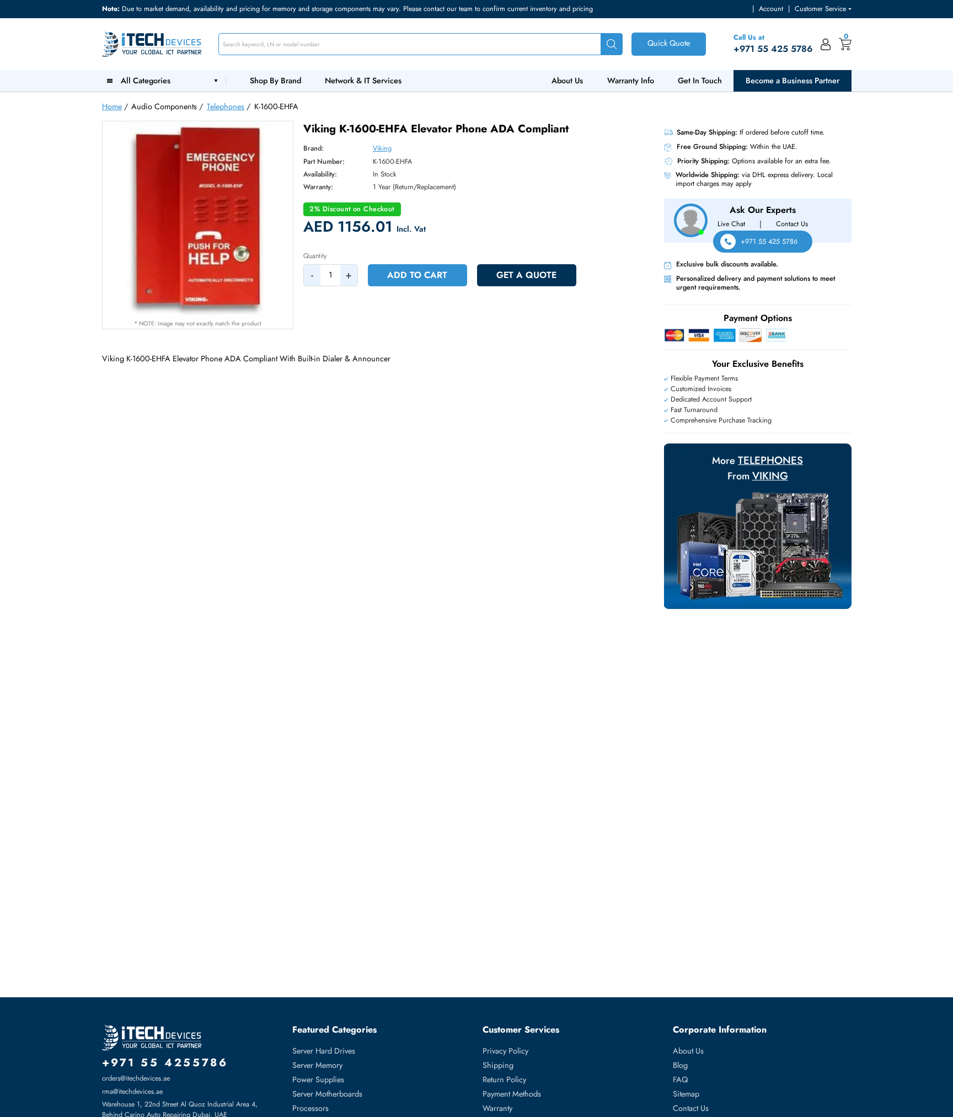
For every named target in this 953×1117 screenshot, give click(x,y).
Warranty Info (630, 80)
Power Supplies (318, 1079)
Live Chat (731, 224)
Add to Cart (417, 275)
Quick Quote (668, 43)
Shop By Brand (275, 80)
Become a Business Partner (792, 80)
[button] (823, 9)
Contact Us (792, 224)
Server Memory (317, 1065)
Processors (310, 1108)
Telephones (225, 106)
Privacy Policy (505, 1050)
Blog (680, 1065)
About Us (567, 80)
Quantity (314, 256)
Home (112, 106)
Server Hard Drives (323, 1050)
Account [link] (771, 9)
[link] (826, 44)
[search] (612, 44)
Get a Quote (526, 275)
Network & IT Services (363, 80)
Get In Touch (700, 80)
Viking (382, 148)
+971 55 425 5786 (769, 242)
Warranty (497, 1108)
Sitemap (686, 1093)
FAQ (680, 1079)
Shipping (498, 1065)
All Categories (148, 80)
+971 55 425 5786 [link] (773, 48)
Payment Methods (512, 1093)
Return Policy (504, 1079)
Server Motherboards (327, 1093)
